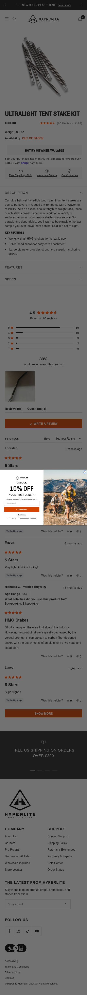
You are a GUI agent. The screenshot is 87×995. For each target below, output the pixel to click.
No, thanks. (22, 515)
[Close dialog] (84, 471)
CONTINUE (21, 509)
